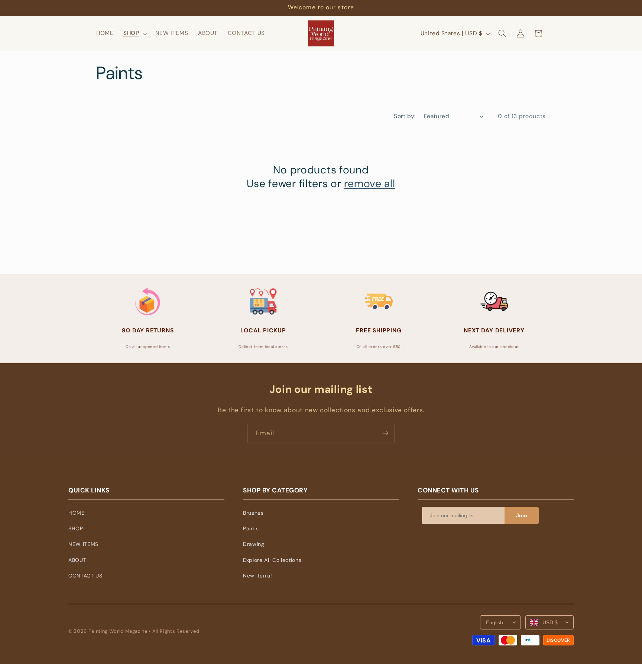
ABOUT (77, 560)
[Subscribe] (385, 433)
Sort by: (405, 116)
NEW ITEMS (83, 544)
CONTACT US (85, 575)
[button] (134, 33)
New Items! (257, 575)
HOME (76, 513)
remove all (369, 184)
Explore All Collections (272, 560)
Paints (251, 528)
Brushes (253, 513)
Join (521, 515)
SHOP (75, 528)
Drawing (254, 544)
